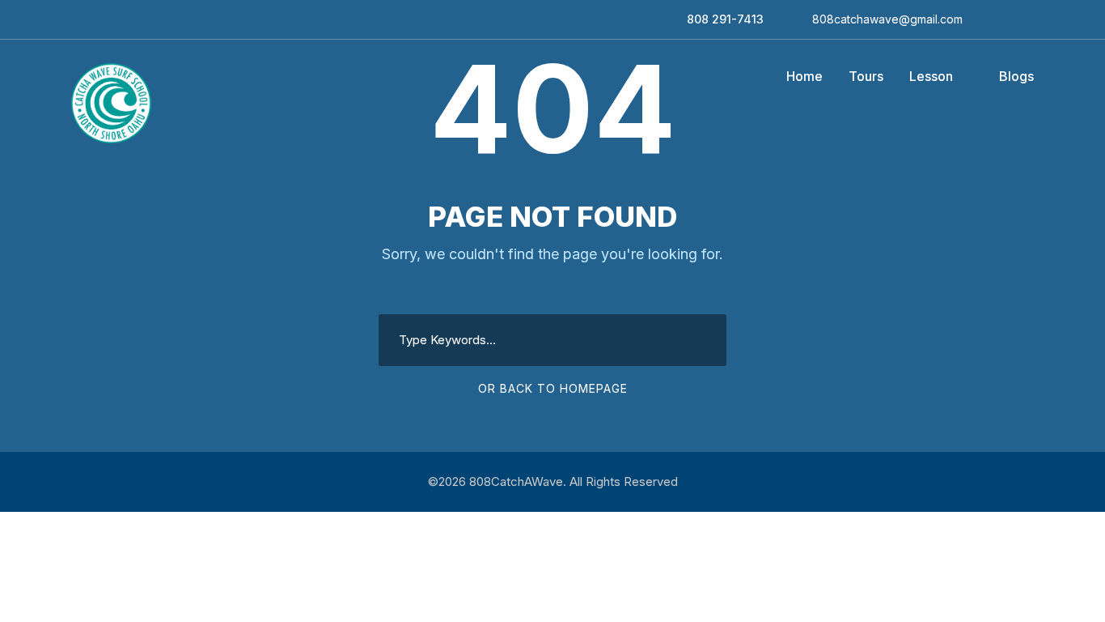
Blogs (1016, 76)
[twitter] (1029, 19)
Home (804, 76)
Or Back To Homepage (553, 388)
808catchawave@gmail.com (887, 19)
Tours (866, 76)
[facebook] (987, 19)
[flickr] (1008, 19)
